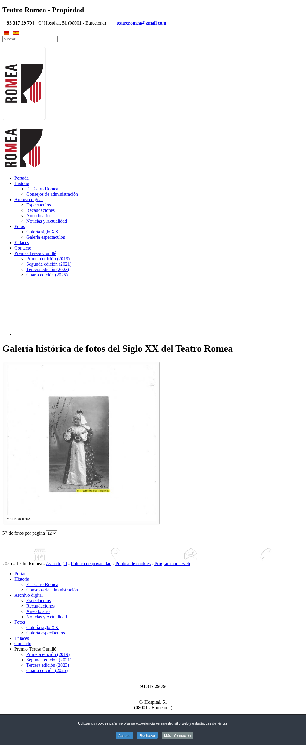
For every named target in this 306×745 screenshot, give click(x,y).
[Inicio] (40, 554)
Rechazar (147, 735)
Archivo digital (28, 199)
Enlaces (21, 242)
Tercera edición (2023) (47, 269)
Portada (21, 177)
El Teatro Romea (42, 188)
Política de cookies (133, 563)
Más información (177, 735)
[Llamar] (266, 554)
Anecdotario (38, 215)
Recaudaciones (40, 210)
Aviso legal (56, 563)
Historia (21, 183)
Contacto (22, 247)
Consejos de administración (52, 194)
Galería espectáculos (45, 237)
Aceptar (124, 735)
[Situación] (115, 554)
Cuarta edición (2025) (47, 274)
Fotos (19, 226)
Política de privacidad (91, 563)
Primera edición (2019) (48, 258)
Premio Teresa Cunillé (35, 253)
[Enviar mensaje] (190, 554)
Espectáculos (38, 204)
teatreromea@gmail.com (141, 22)
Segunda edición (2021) (48, 264)
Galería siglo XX (42, 231)
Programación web (172, 563)
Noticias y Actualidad (46, 221)
